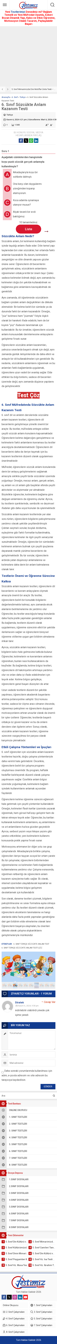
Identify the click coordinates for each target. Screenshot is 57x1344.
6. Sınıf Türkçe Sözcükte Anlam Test (31, 944)
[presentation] (2, 89)
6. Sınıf (15, 97)
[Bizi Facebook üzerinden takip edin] (4, 1297)
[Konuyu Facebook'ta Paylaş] (21, 140)
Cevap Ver (49, 1002)
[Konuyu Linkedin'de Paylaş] (36, 140)
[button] (4, 985)
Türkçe (22, 97)
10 (52, 985)
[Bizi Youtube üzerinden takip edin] (25, 1297)
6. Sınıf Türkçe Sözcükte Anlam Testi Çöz (22, 948)
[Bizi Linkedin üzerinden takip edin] (20, 1297)
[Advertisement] (28, 56)
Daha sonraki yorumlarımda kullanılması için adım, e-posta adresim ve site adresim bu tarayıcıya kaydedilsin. (27, 1075)
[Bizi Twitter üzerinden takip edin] (9, 1297)
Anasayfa (6, 97)
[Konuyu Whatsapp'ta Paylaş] (31, 140)
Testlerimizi (18, 11)
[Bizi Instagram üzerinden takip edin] (14, 1297)
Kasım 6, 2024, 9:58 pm (28, 1006)
